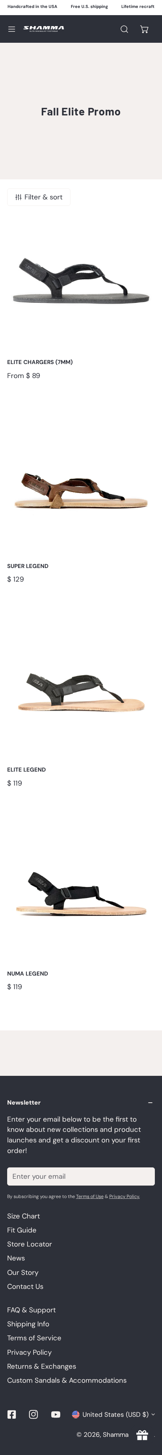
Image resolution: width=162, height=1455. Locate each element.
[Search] (124, 29)
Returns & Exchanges (41, 1366)
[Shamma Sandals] (43, 29)
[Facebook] (11, 1414)
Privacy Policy (29, 1352)
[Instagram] (34, 1414)
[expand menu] (11, 29)
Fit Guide (22, 1230)
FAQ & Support (31, 1310)
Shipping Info (28, 1324)
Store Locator (29, 1244)
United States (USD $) (115, 1414)
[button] (144, 29)
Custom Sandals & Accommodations (67, 1380)
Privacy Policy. (124, 1197)
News (16, 1258)
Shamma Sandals (128, 1434)
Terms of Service (34, 1338)
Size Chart (23, 1216)
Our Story (22, 1272)
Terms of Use (90, 1197)
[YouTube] (56, 1414)
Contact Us (25, 1286)
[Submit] (143, 1176)
